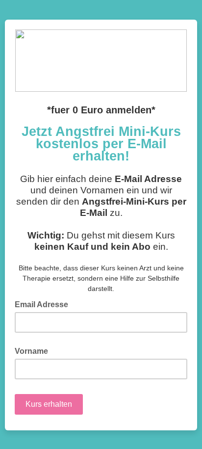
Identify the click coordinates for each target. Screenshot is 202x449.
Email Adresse (44, 303)
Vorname (31, 351)
